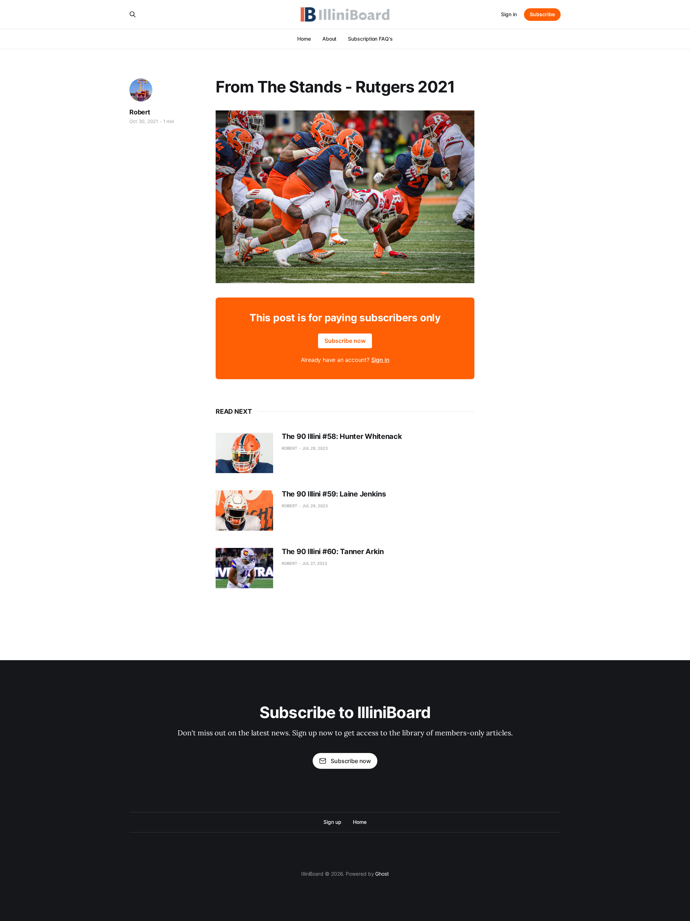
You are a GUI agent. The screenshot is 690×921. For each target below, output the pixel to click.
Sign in (509, 14)
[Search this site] (132, 14)
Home (304, 39)
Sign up (332, 822)
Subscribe (542, 14)
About (329, 39)
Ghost (382, 874)
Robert (139, 112)
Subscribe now (345, 340)
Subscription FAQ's (370, 39)
